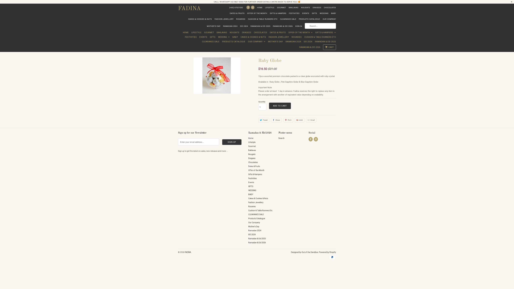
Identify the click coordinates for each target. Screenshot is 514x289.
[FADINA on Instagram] (252, 7)
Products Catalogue (309, 19)
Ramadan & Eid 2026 (283, 26)
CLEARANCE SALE (288, 19)
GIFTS (314, 13)
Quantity (261, 102)
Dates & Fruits (237, 13)
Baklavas (293, 8)
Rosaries (240, 19)
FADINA (189, 8)
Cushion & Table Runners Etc (262, 19)
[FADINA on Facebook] (248, 7)
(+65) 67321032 (236, 8)
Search (281, 138)
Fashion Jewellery (224, 19)
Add (301, 120)
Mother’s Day (213, 26)
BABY (333, 13)
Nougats (305, 8)
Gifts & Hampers (278, 13)
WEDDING (324, 13)
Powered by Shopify (327, 252)
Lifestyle (269, 8)
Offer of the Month (257, 13)
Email (313, 120)
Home (259, 8)
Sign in (298, 26)
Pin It (289, 120)
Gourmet (281, 8)
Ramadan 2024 (230, 26)
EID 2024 (244, 26)
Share (277, 120)
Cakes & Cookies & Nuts (200, 19)
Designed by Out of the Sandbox (304, 252)
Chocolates (330, 8)
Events (305, 13)
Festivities (294, 13)
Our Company (329, 19)
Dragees (317, 8)
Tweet (265, 120)
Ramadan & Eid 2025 (260, 26)
